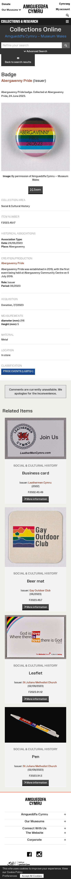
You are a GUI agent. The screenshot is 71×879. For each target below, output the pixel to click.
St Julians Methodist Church (40, 682)
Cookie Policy (15, 872)
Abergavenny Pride (16, 81)
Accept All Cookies (32, 876)
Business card (35, 473)
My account (63, 9)
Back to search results (18, 62)
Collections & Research (19, 21)
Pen (35, 756)
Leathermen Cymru (40, 482)
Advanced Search (36, 51)
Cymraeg (64, 3)
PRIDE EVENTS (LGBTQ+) (18, 371)
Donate (6, 4)
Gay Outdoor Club (39, 590)
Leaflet (35, 673)
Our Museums (10, 9)
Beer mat (35, 581)
